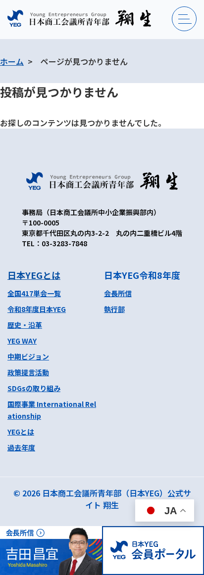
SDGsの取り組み (33, 388)
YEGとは (20, 432)
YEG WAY (22, 341)
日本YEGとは (33, 274)
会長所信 (118, 293)
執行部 (114, 309)
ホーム (12, 61)
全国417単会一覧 (34, 293)
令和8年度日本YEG (36, 309)
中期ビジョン (28, 356)
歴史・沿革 (24, 325)
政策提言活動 (28, 372)
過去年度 (21, 447)
